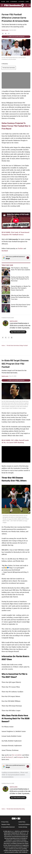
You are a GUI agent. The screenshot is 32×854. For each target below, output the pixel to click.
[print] (12, 337)
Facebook (5, 251)
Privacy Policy (4, 822)
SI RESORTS (29, 1)
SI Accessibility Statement (8, 827)
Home (3, 345)
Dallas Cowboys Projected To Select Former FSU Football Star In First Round (16, 126)
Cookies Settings (22, 827)
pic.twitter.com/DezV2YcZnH (11, 570)
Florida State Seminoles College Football (17, 345)
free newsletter (17, 755)
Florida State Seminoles (9, 67)
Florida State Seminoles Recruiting (16, 809)
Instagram (20, 757)
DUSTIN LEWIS (13, 321)
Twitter (20, 248)
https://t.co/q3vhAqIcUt (16, 568)
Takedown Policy (5, 824)
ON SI (7, 1)
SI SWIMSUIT (13, 1)
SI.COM (3, 1)
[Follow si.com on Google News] (28, 257)
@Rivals (4, 554)
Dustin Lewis (5, 30)
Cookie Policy (21, 822)
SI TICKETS (21, 1)
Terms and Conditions (24, 824)
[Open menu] (2, 5)
